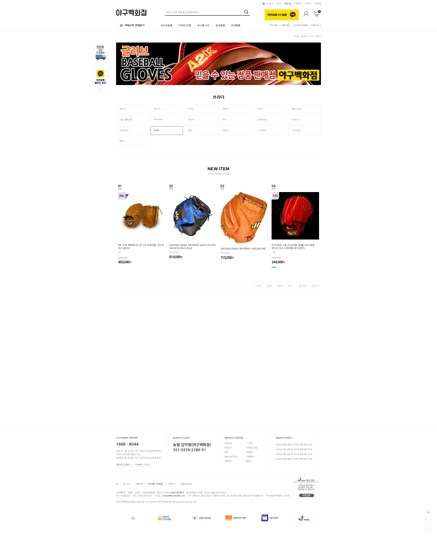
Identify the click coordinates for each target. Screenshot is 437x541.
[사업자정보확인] (177, 493)
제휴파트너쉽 (185, 484)
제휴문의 (228, 461)
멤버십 (248, 461)
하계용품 (235, 25)
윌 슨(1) (157, 109)
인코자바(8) (262, 120)
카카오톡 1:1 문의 (142, 465)
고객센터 (307, 4)
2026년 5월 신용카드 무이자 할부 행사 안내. (294, 459)
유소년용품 (166, 25)
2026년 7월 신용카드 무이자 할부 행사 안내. (294, 449)
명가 (224, 120)
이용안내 (171, 484)
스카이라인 (261, 130)
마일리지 (228, 448)
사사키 (260, 109)
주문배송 (297, 4)
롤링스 (122, 141)
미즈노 (191, 109)
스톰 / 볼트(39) (125, 120)
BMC (190, 130)
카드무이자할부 (300, 25)
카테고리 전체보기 (134, 25)
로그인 (278, 4)
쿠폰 (226, 452)
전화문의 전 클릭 (122, 465)
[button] (102, 64)
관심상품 (317, 4)
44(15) (191, 120)
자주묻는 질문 (252, 448)
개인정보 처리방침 (155, 484)
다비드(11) (296, 120)
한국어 (268, 4)
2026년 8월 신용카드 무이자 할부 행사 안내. (294, 445)
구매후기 (249, 452)
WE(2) (225, 130)
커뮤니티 (315, 25)
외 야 (311, 36)
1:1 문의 (249, 443)
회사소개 (126, 484)
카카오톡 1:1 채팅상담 (280, 25)
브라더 (318, 36)
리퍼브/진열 (184, 25)
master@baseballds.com (174, 496)
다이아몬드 (124, 130)
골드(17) (122, 109)
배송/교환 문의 (230, 457)
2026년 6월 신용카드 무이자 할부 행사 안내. (294, 454)
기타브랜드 (296, 130)
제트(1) (226, 109)
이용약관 (139, 484)
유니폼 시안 (203, 25)
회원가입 (287, 4)
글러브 (304, 36)
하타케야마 (158, 120)
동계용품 (220, 25)
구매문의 (249, 457)
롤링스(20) (296, 109)
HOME (296, 36)
